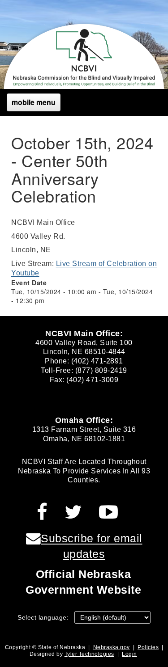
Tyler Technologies (89, 654)
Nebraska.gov (111, 647)
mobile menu (34, 102)
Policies (148, 647)
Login (129, 654)
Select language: (43, 617)
